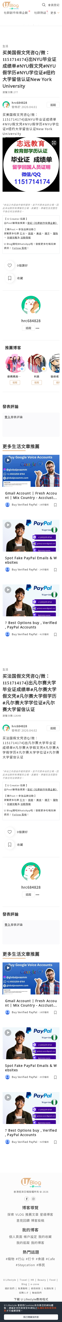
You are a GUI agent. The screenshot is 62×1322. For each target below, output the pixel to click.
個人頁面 (15, 1236)
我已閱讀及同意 (31, 1317)
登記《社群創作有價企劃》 (42, 223)
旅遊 (30, 233)
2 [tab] (28, 25)
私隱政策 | (50, 1288)
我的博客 (37, 1242)
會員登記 (53, 5)
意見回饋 (23, 1220)
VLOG (19, 1214)
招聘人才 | (25, 1292)
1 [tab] (23, 25)
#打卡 (30, 1258)
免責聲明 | (24, 1288)
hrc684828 (19, 102)
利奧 (36, 376)
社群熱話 (40, 12)
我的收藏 (45, 1236)
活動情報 (26, 237)
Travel (25, 1279)
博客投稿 (37, 1220)
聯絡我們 (37, 1292)
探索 (10, 1214)
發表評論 (14, 417)
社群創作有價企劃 (16, 12)
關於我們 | (11, 1288)
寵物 (55, 233)
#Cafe (50, 1258)
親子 (47, 233)
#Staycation (25, 1264)
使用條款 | (37, 1288)
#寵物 (10, 1258)
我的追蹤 (23, 1242)
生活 (5, 46)
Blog (26, 1284)
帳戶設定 (30, 1236)
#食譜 (40, 1258)
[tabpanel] (31, 21)
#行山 (20, 1258)
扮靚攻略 (12, 237)
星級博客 (46, 1214)
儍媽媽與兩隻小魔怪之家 (15, 376)
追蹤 (53, 105)
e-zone (36, 1284)
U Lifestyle (11, 1279)
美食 (38, 233)
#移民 (40, 1264)
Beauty (43, 1279)
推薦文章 (32, 1214)
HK (34, 1279)
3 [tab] (33, 25)
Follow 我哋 (19, 248)
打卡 (22, 233)
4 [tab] (38, 25)
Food (54, 1279)
